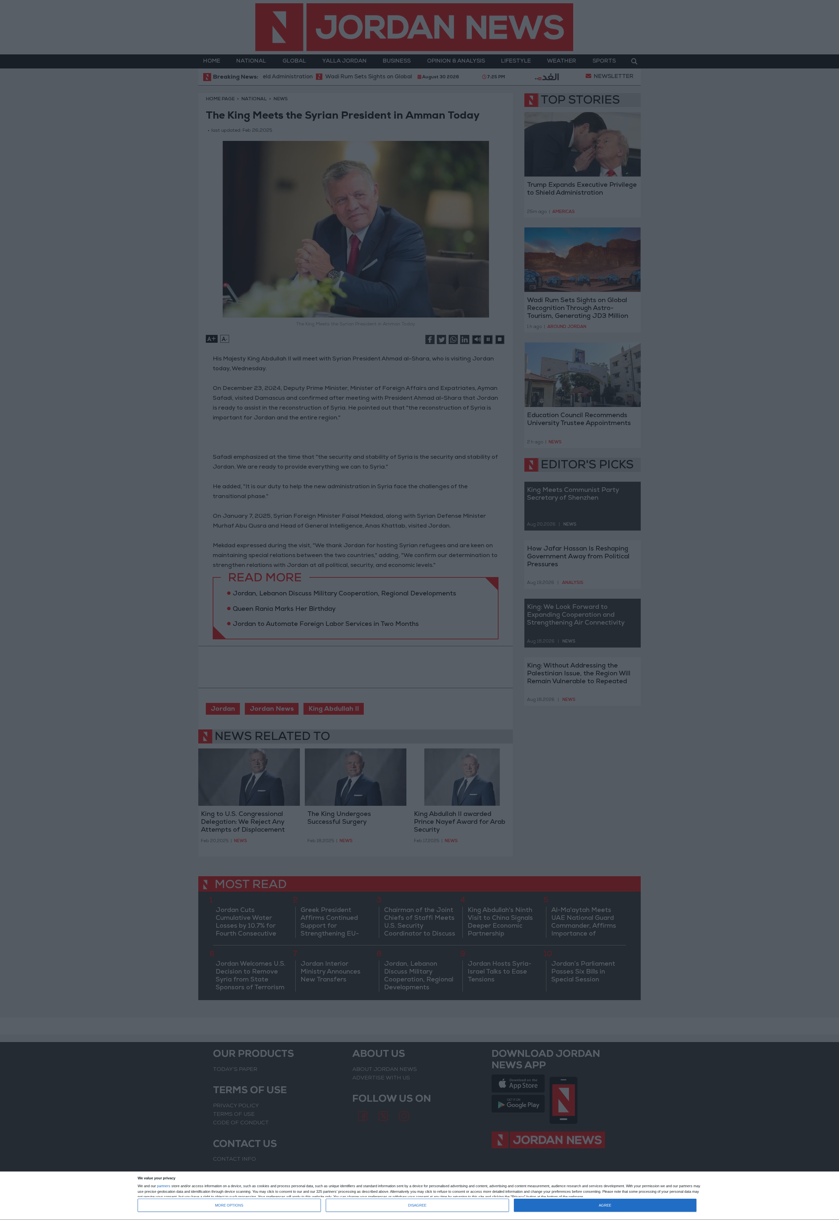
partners (163, 1186)
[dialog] (419, 1196)
